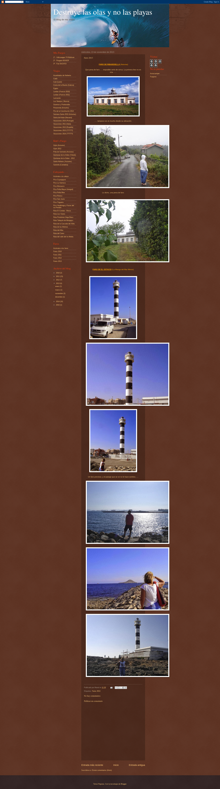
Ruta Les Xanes (59, 214)
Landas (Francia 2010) (61, 92)
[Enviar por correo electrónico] (116, 687)
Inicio (116, 765)
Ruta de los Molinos (60, 227)
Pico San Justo (59, 199)
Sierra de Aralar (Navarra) (62, 117)
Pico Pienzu (57, 196)
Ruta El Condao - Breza (62, 211)
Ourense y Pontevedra (61, 105)
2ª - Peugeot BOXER (61, 60)
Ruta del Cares (58, 233)
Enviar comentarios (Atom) (102, 770)
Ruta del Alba (58, 230)
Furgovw (153, 77)
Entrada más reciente (92, 765)
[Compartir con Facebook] (123, 687)
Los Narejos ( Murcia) (61, 101)
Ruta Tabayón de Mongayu (63, 220)
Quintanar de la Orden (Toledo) (64, 155)
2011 (58, 276)
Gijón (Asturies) (59, 145)
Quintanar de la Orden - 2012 (64, 158)
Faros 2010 (57, 251)
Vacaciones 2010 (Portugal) (63, 121)
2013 (58, 283)
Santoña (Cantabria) (60, 165)
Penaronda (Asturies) (61, 108)
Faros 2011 (57, 255)
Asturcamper (155, 73)
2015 (58, 305)
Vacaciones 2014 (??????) (63, 134)
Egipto (55, 88)
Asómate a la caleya (60, 176)
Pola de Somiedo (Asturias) (63, 152)
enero (57, 286)
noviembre (59, 293)
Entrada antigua (137, 765)
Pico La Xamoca (59, 183)
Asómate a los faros (60, 248)
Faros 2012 (57, 258)
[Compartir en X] (121, 687)
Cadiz (55, 79)
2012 (58, 280)
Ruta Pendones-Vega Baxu (63, 217)
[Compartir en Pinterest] (125, 687)
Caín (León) (57, 82)
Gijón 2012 (57, 149)
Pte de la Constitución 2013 (63, 111)
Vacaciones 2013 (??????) (63, 130)
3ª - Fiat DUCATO (59, 64)
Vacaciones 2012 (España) (63, 127)
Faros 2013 (96, 691)
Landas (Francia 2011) (61, 95)
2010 (58, 273)
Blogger (123, 784)
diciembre (59, 297)
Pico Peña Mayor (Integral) (63, 189)
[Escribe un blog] (118, 687)
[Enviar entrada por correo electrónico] (111, 687)
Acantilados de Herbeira (62, 75)
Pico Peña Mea (59, 192)
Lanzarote (57, 98)
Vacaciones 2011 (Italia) (62, 124)
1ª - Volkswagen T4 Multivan (63, 57)
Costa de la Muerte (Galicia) (63, 85)
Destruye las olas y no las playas (102, 12)
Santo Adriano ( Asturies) (62, 161)
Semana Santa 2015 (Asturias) (64, 114)
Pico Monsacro (58, 186)
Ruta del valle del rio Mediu (63, 237)
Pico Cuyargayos (59, 180)
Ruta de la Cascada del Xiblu (64, 224)
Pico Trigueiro (58, 202)
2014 (58, 301)
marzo (57, 290)
